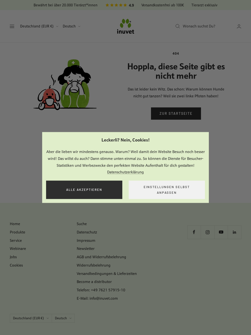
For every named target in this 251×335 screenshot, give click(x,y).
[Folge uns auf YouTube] (221, 232)
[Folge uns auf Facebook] (194, 232)
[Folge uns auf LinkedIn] (234, 232)
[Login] (239, 26)
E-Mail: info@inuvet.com (97, 298)
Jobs (13, 257)
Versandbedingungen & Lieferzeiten (107, 273)
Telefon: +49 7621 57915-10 (101, 290)
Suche (82, 224)
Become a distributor (94, 281)
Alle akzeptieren (84, 190)
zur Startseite (176, 113)
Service (16, 240)
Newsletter (86, 248)
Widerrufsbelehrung (94, 265)
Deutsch (69, 26)
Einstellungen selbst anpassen (167, 189)
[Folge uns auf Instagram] (207, 232)
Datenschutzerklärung (125, 172)
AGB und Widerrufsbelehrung (101, 257)
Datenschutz (87, 232)
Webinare (18, 248)
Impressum (86, 240)
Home (15, 224)
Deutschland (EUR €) (37, 26)
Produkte (17, 232)
